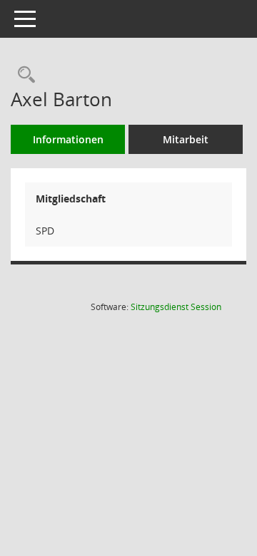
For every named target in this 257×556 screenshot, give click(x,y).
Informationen (68, 139)
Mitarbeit (185, 139)
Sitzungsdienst (176, 307)
